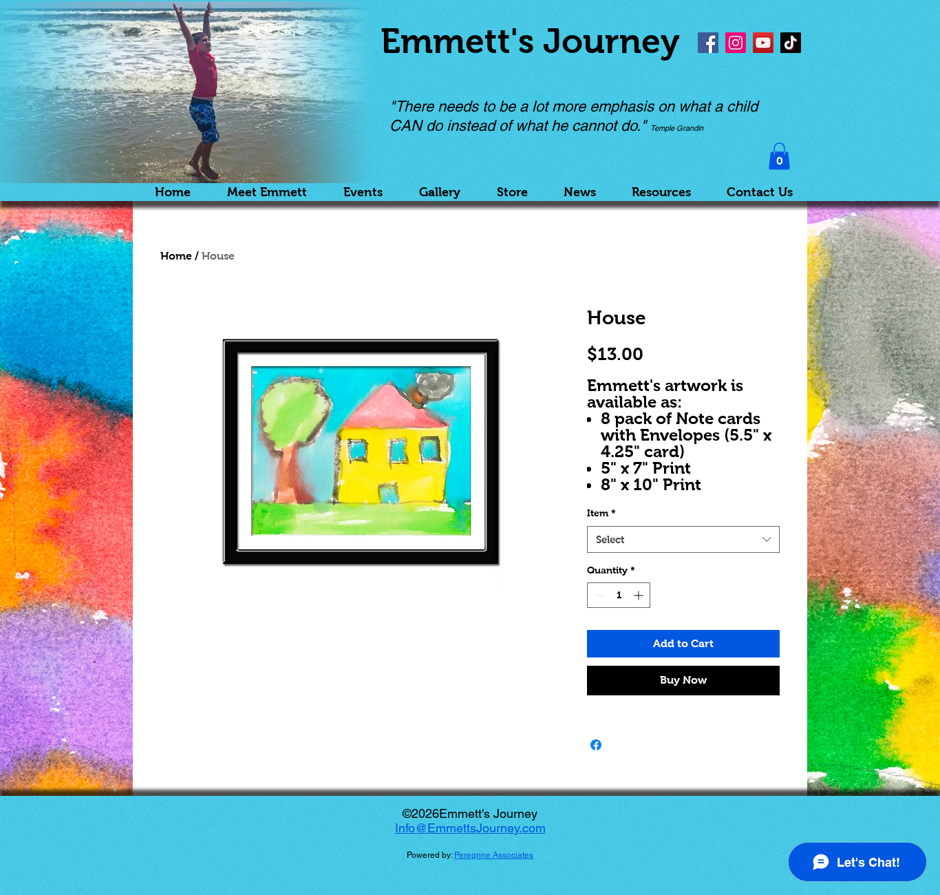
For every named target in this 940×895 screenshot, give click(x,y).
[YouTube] (763, 42)
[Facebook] (708, 42)
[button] (779, 156)
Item (601, 512)
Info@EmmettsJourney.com (470, 828)
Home (176, 256)
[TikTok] (790, 42)
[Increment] (639, 595)
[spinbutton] (618, 595)
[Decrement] (597, 595)
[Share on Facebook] (596, 745)
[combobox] (683, 539)
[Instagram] (735, 42)
